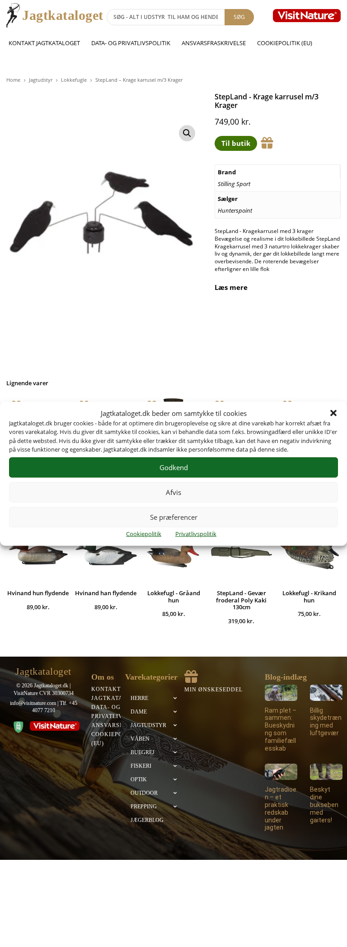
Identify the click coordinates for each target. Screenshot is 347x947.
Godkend (173, 467)
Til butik (235, 143)
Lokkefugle (74, 79)
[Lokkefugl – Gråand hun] (173, 551)
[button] (333, 413)
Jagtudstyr (40, 79)
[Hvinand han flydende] (105, 551)
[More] (325, 317)
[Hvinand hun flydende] (38, 551)
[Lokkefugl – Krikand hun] (309, 551)
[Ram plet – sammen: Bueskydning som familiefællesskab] (281, 693)
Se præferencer (173, 517)
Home (13, 79)
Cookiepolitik (143, 533)
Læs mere (231, 287)
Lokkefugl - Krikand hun (309, 596)
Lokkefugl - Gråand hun (173, 596)
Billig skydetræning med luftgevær (326, 722)
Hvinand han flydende (105, 593)
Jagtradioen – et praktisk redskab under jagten (280, 808)
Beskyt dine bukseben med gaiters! (324, 804)
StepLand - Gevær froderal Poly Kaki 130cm (241, 600)
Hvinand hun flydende (38, 593)
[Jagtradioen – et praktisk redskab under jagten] (281, 772)
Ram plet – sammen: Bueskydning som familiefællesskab (280, 729)
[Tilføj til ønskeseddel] (267, 143)
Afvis (173, 492)
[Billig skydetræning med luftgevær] (326, 693)
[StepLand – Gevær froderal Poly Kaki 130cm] (241, 551)
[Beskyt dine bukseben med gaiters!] (326, 772)
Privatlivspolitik (195, 533)
